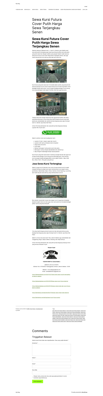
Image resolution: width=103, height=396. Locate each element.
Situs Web (34, 370)
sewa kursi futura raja (70, 319)
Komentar (35, 343)
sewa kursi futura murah (76, 318)
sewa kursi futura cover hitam (65, 313)
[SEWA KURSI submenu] (38, 9)
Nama (34, 357)
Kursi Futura (32, 308)
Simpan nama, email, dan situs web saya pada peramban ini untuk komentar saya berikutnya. (50, 376)
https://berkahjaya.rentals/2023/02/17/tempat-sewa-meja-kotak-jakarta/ (50, 292)
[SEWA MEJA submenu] (30, 9)
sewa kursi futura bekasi (61, 312)
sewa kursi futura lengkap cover (63, 318)
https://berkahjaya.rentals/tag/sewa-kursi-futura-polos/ (46, 297)
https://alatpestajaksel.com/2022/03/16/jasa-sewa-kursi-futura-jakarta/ (50, 281)
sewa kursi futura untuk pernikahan (74, 321)
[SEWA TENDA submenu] (46, 9)
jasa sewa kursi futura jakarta (59, 310)
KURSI (28, 308)
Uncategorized (39, 308)
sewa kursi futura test (80, 319)
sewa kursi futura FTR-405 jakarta (72, 315)
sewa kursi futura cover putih (79, 313)
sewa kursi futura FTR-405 (58, 315)
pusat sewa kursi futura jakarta (73, 310)
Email (34, 363)
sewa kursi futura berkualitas (73, 312)
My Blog (18, 3)
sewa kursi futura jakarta (67, 316)
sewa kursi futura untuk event (59, 321)
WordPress (84, 392)
